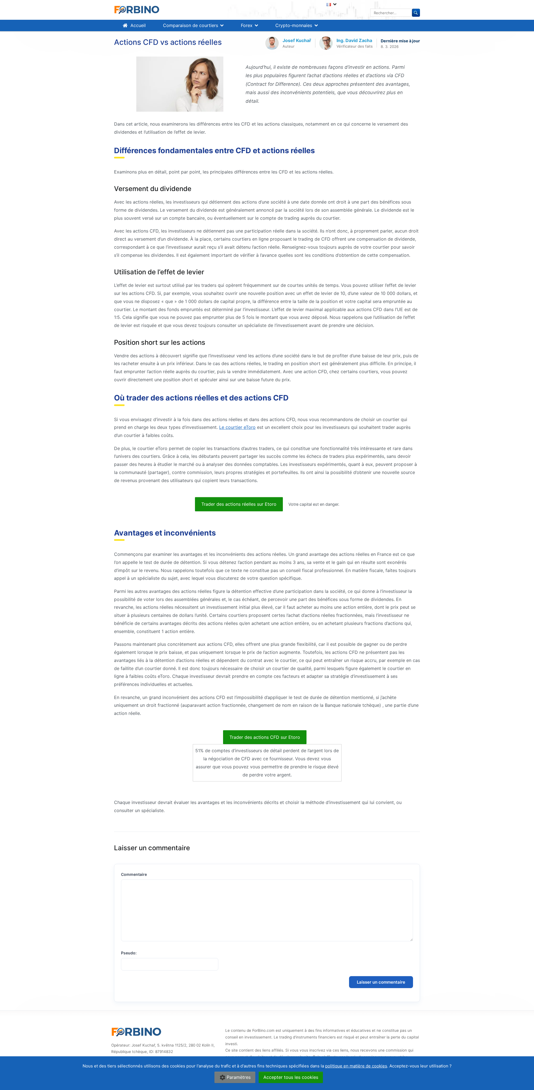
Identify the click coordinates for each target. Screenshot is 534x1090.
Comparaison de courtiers (190, 25)
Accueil (138, 25)
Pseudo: (129, 952)
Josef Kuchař (297, 40)
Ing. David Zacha (354, 40)
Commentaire (134, 874)
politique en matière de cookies (356, 1066)
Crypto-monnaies (293, 25)
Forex (247, 25)
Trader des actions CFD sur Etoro (264, 737)
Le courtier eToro (237, 427)
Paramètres (239, 1077)
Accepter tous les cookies (290, 1077)
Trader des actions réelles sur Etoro (238, 504)
